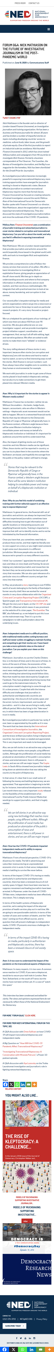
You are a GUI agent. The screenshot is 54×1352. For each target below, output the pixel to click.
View (25, 1221)
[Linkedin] (22, 1084)
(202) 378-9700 (9, 1319)
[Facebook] (5, 1084)
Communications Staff (39, 62)
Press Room (20, 3)
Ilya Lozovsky (30, 1063)
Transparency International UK (34, 601)
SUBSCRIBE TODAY (13, 1326)
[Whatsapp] (17, 1084)
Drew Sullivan (30, 1031)
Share (13, 118)
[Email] (28, 1084)
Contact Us (34, 3)
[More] (34, 1084)
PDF (18, 118)
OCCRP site (41, 604)
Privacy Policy (41, 1319)
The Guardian (38, 610)
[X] (11, 1084)
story (25, 585)
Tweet (6, 118)
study (40, 790)
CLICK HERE (30, 1015)
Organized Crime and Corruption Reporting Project (26, 732)
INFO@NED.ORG (26, 1319)
